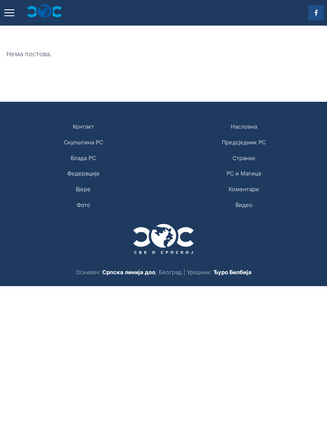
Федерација (83, 173)
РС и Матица (244, 173)
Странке (243, 158)
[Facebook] (316, 12)
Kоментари (244, 189)
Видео (243, 204)
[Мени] (9, 13)
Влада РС (83, 158)
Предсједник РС (244, 142)
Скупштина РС (83, 142)
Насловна (244, 126)
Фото (83, 204)
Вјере (83, 189)
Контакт (83, 126)
